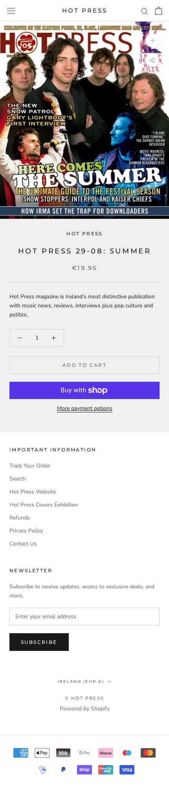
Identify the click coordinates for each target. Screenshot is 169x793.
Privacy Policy (26, 530)
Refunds (19, 517)
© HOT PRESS (84, 698)
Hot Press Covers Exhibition (43, 504)
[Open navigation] (11, 11)
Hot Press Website (32, 491)
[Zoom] (152, 40)
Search (17, 478)
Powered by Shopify (85, 708)
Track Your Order (29, 466)
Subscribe (39, 642)
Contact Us (23, 543)
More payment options (84, 408)
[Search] (144, 10)
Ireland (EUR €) (81, 681)
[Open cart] (158, 11)
